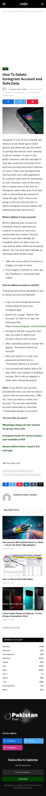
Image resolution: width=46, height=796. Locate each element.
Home (4, 11)
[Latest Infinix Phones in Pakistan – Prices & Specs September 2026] (23, 598)
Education (7, 650)
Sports (5, 678)
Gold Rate (7, 658)
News (5, 670)
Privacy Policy (19, 788)
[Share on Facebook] (8, 101)
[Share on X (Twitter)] (20, 101)
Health (5, 662)
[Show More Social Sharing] (41, 101)
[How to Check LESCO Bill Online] (23, 564)
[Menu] (4, 4)
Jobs (4, 666)
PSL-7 (5, 674)
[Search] (42, 4)
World (5, 690)
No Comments (34, 93)
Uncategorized (8, 686)
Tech (5, 69)
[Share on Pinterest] (32, 101)
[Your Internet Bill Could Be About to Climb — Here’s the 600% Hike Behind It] (23, 527)
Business (6, 647)
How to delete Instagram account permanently (22, 475)
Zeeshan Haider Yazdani (18, 89)
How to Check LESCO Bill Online (17, 579)
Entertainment (8, 654)
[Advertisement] (23, 39)
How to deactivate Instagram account (18, 471)
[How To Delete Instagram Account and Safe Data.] (23, 120)
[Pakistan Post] (23, 4)
